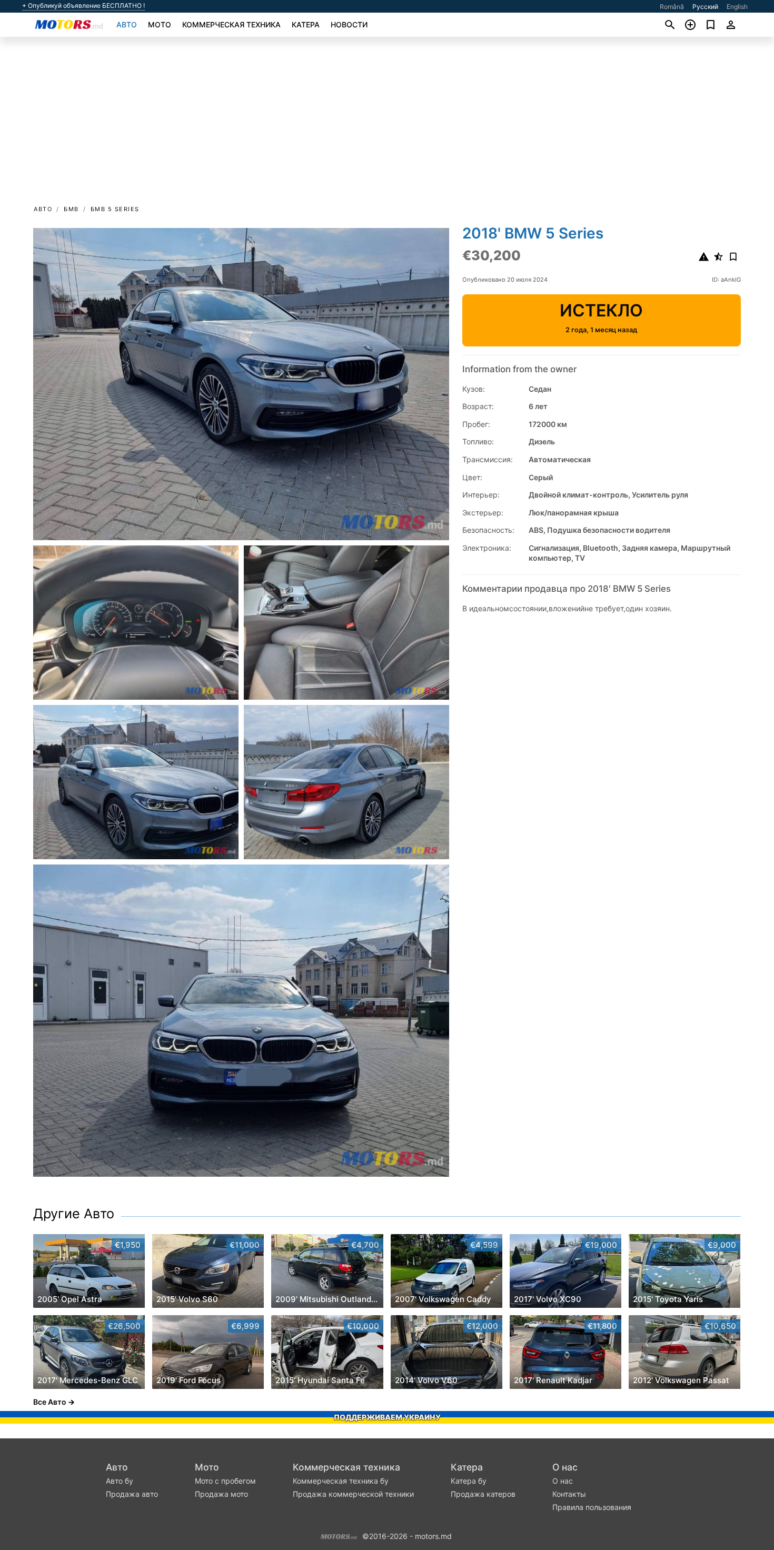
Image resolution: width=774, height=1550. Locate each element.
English (737, 7)
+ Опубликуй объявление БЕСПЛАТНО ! (83, 5)
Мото (159, 24)
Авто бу (119, 1480)
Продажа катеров (483, 1493)
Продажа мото (221, 1493)
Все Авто (49, 1401)
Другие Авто (73, 1213)
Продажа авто (132, 1493)
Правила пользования (591, 1507)
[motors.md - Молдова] (339, 1535)
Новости (349, 24)
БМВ (71, 209)
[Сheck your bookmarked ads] (710, 24)
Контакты (569, 1493)
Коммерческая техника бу (341, 1480)
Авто (126, 24)
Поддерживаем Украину (387, 1417)
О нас (565, 1467)
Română (672, 7)
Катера (306, 24)
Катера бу (469, 1480)
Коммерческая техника (231, 24)
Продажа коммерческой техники (353, 1493)
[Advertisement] (387, 124)
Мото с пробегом (225, 1480)
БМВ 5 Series (115, 209)
